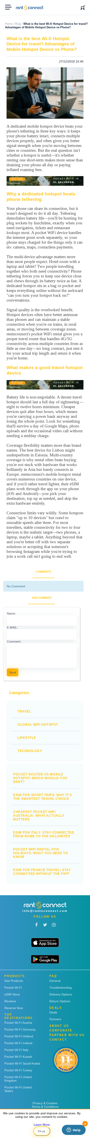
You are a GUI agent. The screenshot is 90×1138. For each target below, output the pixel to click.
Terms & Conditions (45, 1106)
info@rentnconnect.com (45, 911)
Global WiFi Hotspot (37, 724)
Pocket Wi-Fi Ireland (18, 1043)
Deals (53, 1012)
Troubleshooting (60, 987)
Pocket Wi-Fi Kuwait (18, 1056)
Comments (43, 571)
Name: (11, 613)
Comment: (14, 641)
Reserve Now (13, 1008)
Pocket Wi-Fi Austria (18, 1022)
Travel (24, 711)
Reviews (10, 1001)
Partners (55, 1019)
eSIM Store (12, 994)
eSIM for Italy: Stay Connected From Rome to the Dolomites (43, 834)
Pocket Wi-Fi (13, 987)
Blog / (18, 23)
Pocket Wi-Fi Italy (16, 1050)
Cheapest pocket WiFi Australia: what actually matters (38, 815)
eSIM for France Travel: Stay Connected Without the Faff (42, 871)
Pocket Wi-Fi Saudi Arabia (22, 1063)
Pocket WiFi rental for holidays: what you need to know (40, 853)
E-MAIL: (12, 627)
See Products (13, 981)
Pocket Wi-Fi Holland (18, 1036)
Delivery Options (60, 994)
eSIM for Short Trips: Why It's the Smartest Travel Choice (42, 796)
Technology (29, 751)
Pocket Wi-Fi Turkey (18, 1070)
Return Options (59, 1001)
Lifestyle (26, 738)
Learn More (42, 1124)
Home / (9, 23)
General (55, 981)
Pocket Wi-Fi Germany (20, 1029)
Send (12, 672)
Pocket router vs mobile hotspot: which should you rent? (40, 778)
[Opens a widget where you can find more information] (74, 1130)
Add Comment (42, 597)
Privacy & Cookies (45, 1103)
